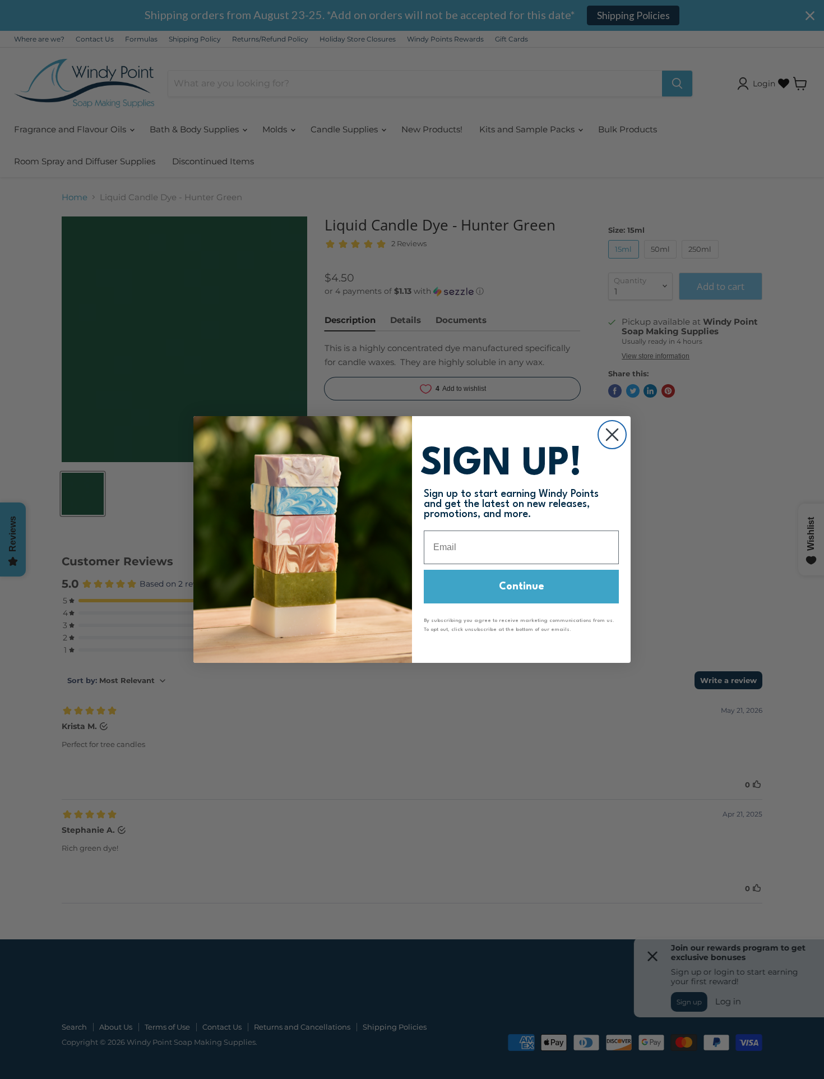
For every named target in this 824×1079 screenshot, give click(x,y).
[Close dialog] (612, 435)
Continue (521, 587)
